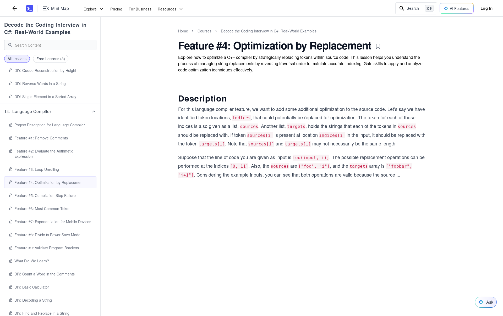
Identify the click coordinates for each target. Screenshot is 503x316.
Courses (204, 30)
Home (183, 30)
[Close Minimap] (100, 36)
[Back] (14, 8)
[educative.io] (29, 8)
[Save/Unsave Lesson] (378, 46)
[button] (50, 111)
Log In (486, 8)
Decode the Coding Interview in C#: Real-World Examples (45, 28)
